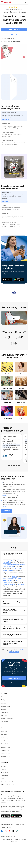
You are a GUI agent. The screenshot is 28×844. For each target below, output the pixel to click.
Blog (2, 779)
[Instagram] (6, 831)
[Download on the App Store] (7, 279)
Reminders (4, 715)
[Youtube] (9, 831)
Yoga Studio (4, 741)
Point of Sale (4, 712)
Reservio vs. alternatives (8, 782)
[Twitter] (13, 831)
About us (3, 766)
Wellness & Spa (5, 747)
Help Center (4, 772)
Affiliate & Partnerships (8, 785)
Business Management (7, 718)
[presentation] (25, 2)
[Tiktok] (17, 831)
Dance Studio (5, 744)
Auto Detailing (5, 756)
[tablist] (14, 448)
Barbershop (4, 738)
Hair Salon (4, 731)
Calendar (3, 703)
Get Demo (4, 697)
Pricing (3, 700)
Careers (3, 769)
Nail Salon (4, 734)
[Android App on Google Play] (19, 279)
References (4, 775)
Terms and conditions (7, 824)
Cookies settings (6, 827)
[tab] (9, 465)
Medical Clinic (5, 750)
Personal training (6, 753)
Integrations (4, 721)
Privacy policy (20, 824)
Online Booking (5, 706)
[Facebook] (2, 831)
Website (3, 709)
